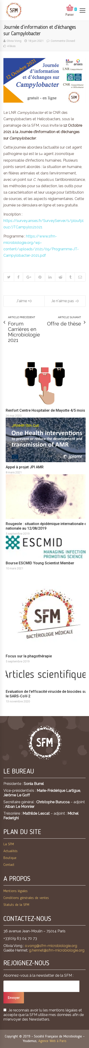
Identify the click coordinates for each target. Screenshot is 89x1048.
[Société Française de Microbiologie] (13, 10)
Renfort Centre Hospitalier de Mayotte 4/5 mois (45, 410)
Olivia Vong (14, 41)
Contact (8, 865)
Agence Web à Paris (52, 1041)
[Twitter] (9, 277)
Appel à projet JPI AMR (25, 467)
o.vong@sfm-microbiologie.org (51, 946)
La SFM (8, 844)
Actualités (10, 851)
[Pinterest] (40, 277)
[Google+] (29, 277)
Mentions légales (15, 891)
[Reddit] (60, 277)
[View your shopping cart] (69, 8)
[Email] (80, 277)
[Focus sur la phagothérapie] (47, 616)
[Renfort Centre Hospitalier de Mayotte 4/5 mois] (47, 383)
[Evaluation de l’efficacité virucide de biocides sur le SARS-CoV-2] (47, 675)
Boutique (9, 858)
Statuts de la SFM (16, 905)
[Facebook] (18, 277)
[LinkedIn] (50, 277)
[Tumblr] (70, 277)
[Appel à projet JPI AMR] (47, 440)
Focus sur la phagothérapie (29, 656)
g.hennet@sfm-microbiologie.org (56, 950)
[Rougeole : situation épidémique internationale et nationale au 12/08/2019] (47, 496)
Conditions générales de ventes (26, 898)
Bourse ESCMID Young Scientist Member (40, 563)
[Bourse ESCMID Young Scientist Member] (47, 547)
